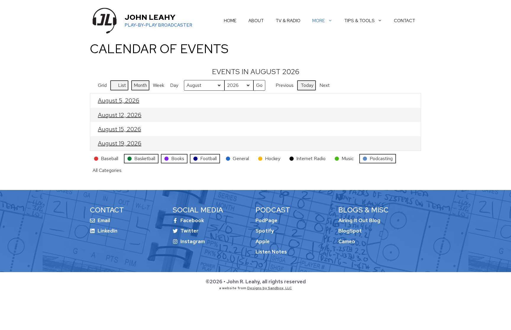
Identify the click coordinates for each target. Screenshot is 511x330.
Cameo (346, 241)
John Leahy (149, 17)
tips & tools (359, 21)
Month (140, 85)
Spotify (265, 230)
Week (158, 85)
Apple (263, 241)
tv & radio (288, 21)
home (230, 21)
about (256, 21)
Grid (99, 86)
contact (404, 21)
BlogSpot (350, 230)
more (318, 21)
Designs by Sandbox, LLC (269, 288)
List (119, 86)
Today (307, 85)
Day (174, 85)
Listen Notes (271, 251)
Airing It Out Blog (359, 220)
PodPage (266, 220)
